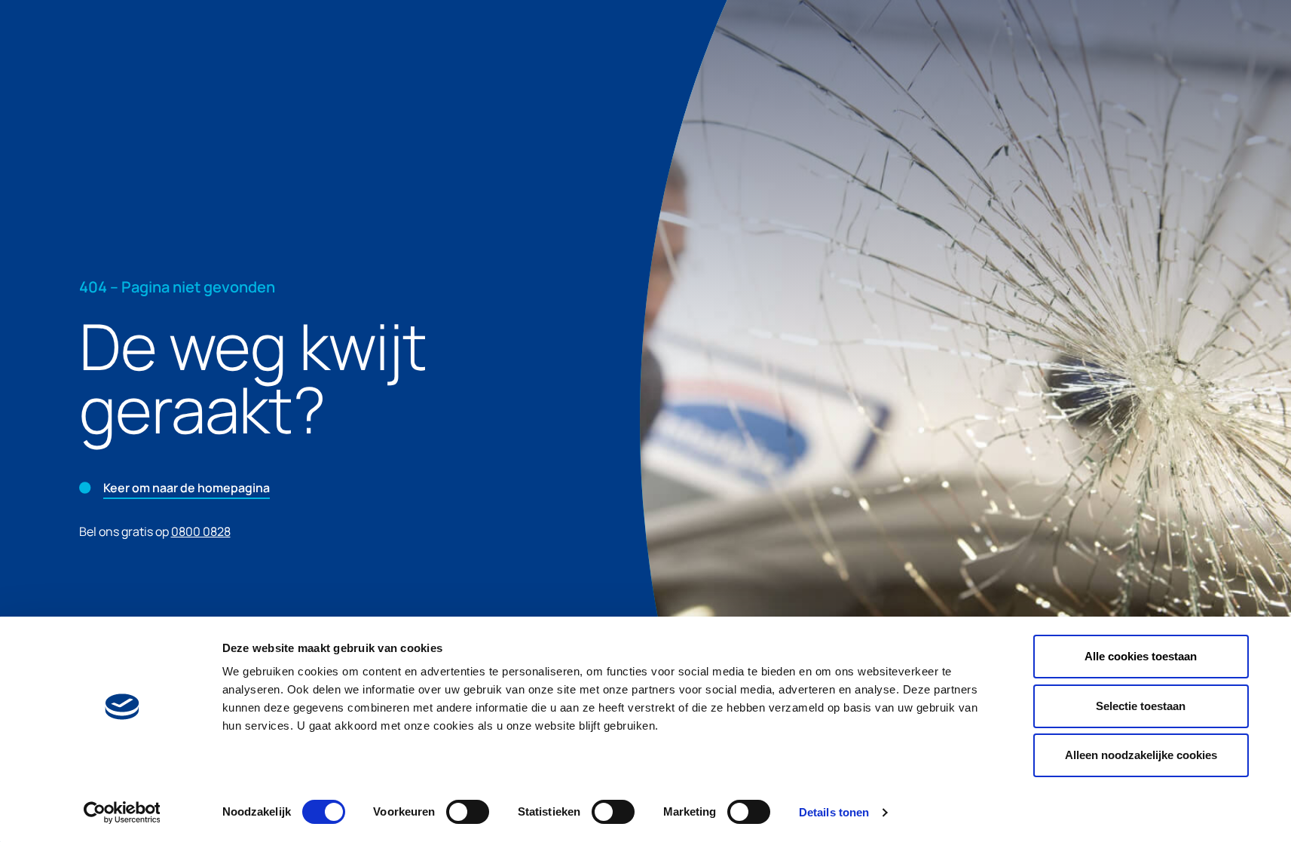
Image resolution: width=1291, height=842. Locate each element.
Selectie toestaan (1140, 706)
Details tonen (834, 812)
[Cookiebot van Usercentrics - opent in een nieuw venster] (122, 812)
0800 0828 (201, 531)
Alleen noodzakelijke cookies (1141, 755)
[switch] (467, 812)
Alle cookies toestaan (1141, 656)
